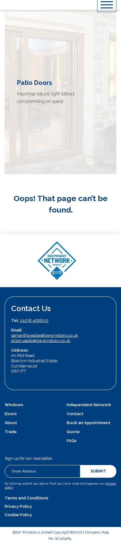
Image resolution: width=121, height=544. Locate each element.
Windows (14, 404)
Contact (75, 413)
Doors (11, 413)
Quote (73, 431)
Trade (11, 431)
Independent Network (89, 404)
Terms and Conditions (26, 498)
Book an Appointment (88, 422)
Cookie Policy (18, 514)
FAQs (72, 440)
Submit (98, 471)
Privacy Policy (18, 506)
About (11, 422)
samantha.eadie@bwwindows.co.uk (44, 335)
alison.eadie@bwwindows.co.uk (40, 340)
